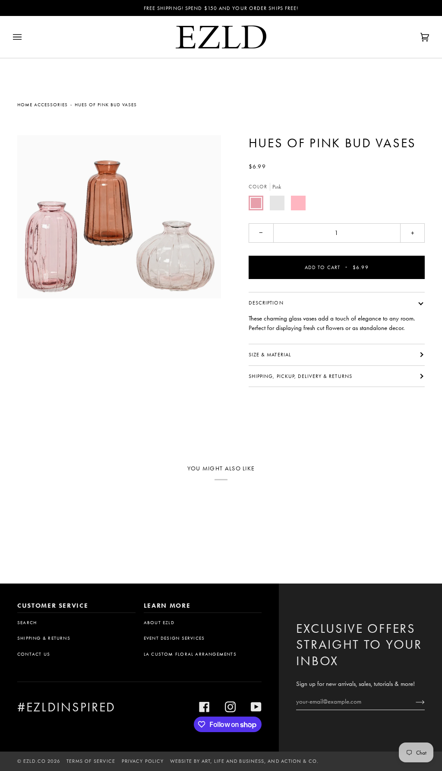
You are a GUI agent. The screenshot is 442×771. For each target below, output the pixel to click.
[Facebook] (204, 706)
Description (266, 303)
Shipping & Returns (43, 638)
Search (27, 622)
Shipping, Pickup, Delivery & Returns (300, 376)
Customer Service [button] (52, 605)
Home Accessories (42, 105)
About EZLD (159, 622)
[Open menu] (26, 37)
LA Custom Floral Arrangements (190, 654)
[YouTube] (256, 706)
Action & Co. (300, 761)
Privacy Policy (143, 761)
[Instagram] (230, 706)
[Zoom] (119, 216)
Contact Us (33, 654)
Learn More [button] (167, 605)
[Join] (413, 701)
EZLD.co (34, 761)
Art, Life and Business (233, 761)
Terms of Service (90, 761)
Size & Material (270, 355)
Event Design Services (174, 638)
